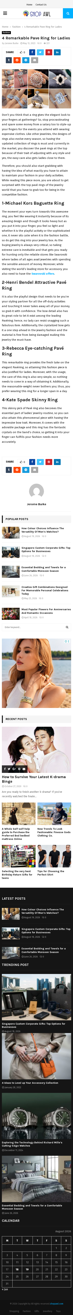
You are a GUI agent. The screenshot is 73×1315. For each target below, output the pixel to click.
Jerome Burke (12, 43)
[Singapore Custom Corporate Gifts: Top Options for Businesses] (11, 552)
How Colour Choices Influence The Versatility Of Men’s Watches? (43, 530)
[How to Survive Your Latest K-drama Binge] (36, 750)
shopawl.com (56, 1303)
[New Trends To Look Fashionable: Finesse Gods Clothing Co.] (54, 814)
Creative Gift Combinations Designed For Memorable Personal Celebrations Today (45, 590)
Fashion (6, 33)
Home (29, 4)
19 (27, 1269)
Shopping (14, 1311)
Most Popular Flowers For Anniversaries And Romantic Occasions (46, 611)
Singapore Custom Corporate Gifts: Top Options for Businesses (46, 549)
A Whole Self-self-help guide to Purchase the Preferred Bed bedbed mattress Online (16, 834)
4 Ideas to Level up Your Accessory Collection (30, 1082)
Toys (58, 1311)
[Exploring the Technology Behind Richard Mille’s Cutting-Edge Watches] (36, 1116)
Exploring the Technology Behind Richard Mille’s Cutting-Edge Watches (32, 1144)
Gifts (36, 1311)
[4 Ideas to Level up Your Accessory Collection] (36, 1056)
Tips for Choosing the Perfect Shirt (50, 873)
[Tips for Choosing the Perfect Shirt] (54, 856)
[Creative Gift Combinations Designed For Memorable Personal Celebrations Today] (11, 591)
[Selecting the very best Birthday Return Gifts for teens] (19, 856)
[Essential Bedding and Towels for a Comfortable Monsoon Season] (11, 572)
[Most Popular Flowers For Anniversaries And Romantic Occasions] (11, 614)
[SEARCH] (67, 627)
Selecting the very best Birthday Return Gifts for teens (17, 875)
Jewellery (47, 1311)
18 (17, 1269)
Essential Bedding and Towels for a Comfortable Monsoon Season (44, 569)
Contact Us (41, 4)
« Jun (5, 1289)
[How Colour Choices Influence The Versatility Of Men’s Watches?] (11, 533)
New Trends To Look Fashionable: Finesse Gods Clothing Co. (54, 832)
